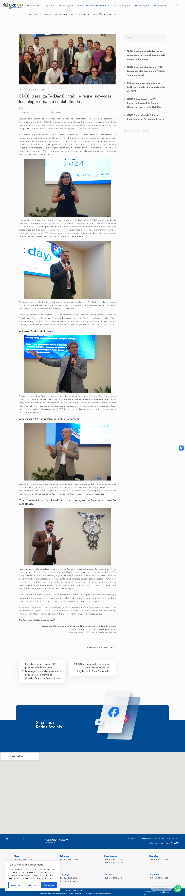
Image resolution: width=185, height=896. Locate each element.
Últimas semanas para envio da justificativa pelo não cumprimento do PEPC (146, 87)
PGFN (145, 131)
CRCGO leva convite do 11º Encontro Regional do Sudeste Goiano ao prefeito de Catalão (144, 103)
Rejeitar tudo (32, 885)
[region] (32, 876)
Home (21, 14)
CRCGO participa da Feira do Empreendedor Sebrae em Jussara (145, 117)
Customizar (15, 885)
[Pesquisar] (144, 37)
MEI (137, 131)
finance (128, 131)
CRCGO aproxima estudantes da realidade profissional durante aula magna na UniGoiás (146, 55)
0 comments (58, 112)
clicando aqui (47, 620)
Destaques (47, 14)
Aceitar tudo (49, 885)
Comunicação (24, 112)
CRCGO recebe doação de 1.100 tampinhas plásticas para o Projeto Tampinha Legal (146, 71)
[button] (177, 888)
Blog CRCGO (33, 14)
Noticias (40, 89)
